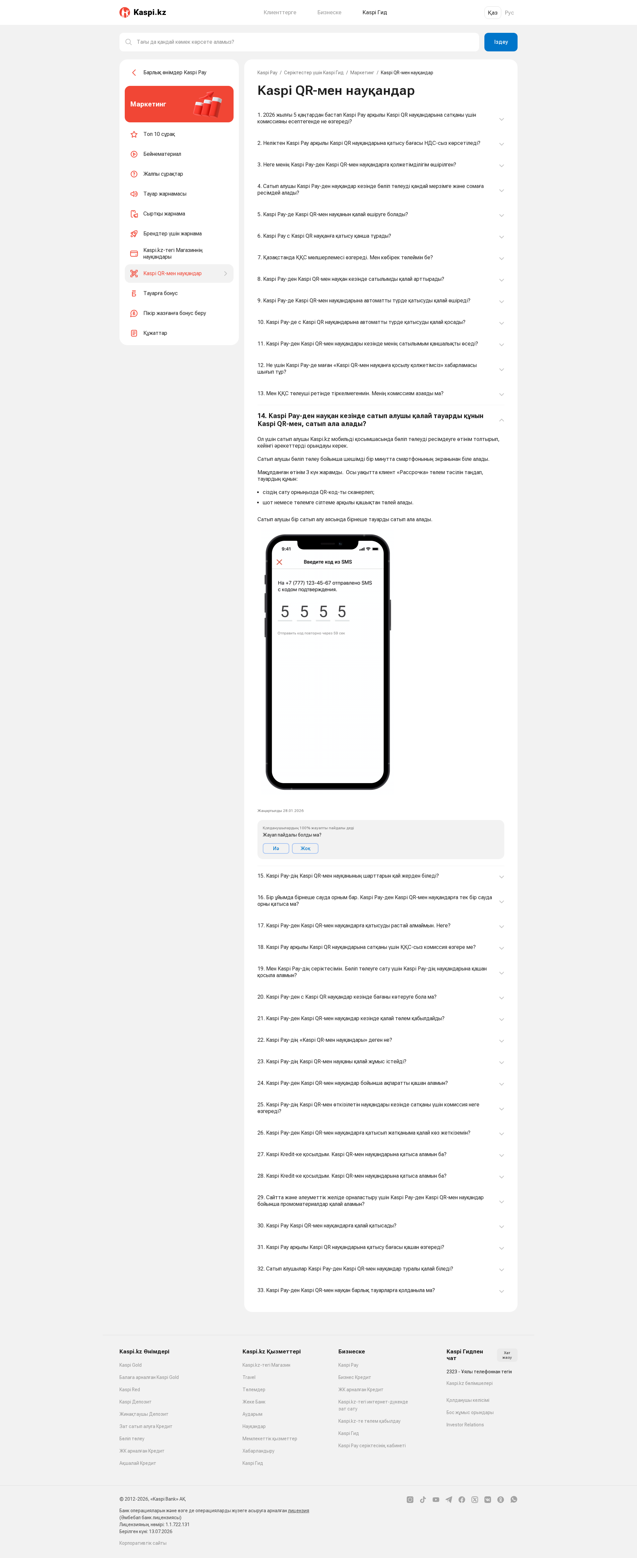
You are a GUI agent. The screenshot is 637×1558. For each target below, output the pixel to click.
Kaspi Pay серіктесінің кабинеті (372, 1445)
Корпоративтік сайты (143, 1543)
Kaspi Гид (253, 1463)
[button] (380, 635)
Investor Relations (465, 1424)
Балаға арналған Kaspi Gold (149, 1377)
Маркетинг (362, 72)
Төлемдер (254, 1389)
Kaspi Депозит (135, 1401)
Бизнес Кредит (354, 1377)
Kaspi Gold (130, 1365)
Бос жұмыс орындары (470, 1412)
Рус (509, 12)
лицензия (298, 1510)
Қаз (493, 12)
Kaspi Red (129, 1389)
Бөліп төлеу (131, 1438)
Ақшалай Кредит (137, 1463)
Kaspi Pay (267, 72)
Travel (249, 1377)
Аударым (252, 1414)
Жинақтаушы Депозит (144, 1414)
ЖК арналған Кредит (142, 1451)
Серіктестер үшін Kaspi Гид (314, 72)
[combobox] (305, 42)
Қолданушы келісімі (468, 1400)
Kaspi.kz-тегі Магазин (266, 1365)
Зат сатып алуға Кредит (146, 1426)
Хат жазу (507, 1355)
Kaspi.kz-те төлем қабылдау (369, 1421)
